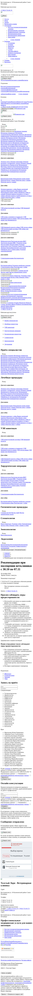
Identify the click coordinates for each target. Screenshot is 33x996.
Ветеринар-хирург (7, 365)
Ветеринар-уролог (21, 364)
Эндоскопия (8, 344)
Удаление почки (21, 479)
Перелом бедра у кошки (8, 407)
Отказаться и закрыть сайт (15, 994)
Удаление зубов (17, 524)
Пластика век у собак (20, 503)
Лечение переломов (16, 389)
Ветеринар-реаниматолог (24, 362)
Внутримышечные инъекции (16, 398)
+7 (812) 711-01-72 (11, 591)
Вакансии (11, 46)
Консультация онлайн (8, 367)
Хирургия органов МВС (8, 479)
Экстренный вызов (20, 549)
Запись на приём (6, 973)
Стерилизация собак (7, 503)
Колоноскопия (23, 544)
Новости (10, 48)
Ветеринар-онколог (7, 360)
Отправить (4, 806)
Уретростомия (14, 480)
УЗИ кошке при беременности (16, 450)
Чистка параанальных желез (12, 513)
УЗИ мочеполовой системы (9, 460)
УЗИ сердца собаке (26, 459)
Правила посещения (14, 53)
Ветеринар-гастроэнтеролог (10, 357)
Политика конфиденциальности (11, 960)
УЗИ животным (9, 327)
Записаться (4, 777)
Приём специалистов (11, 320)
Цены (6, 20)
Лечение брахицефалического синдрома (13, 484)
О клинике (11, 43)
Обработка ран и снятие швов (10, 485)
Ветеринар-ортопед (19, 360)
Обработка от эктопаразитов (10, 397)
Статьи (10, 49)
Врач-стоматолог (6, 524)
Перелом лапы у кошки (23, 407)
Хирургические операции (12, 331)
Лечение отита (5, 389)
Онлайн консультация (7, 549)
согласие (7, 768)
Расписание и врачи (10, 24)
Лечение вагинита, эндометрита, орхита (14, 389)
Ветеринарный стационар (16, 30)
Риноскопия (5, 546)
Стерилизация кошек (7, 494)
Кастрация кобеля (6, 501)
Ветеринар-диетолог (25, 357)
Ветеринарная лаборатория (16, 35)
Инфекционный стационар (16, 32)
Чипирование (23, 392)
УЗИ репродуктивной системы (10, 439)
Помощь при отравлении (14, 395)
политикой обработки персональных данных (15, 775)
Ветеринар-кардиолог (24, 359)
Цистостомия (5, 480)
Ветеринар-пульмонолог (8, 362)
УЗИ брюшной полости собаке (10, 459)
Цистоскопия (14, 544)
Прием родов (14, 392)
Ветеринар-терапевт (7, 355)
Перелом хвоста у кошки (8, 409)
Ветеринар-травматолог (8, 364)
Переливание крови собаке (9, 419)
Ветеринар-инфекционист (9, 359)
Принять (3, 994)
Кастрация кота (19, 494)
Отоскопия (12, 546)
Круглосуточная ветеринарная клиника (16, 929)
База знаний (12, 54)
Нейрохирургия (6, 477)
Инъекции (25, 395)
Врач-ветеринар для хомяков (14, 368)
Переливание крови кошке (21, 406)
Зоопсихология (9, 341)
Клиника (7, 41)
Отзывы (10, 44)
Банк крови (11, 37)
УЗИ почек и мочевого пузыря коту (12, 448)
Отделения (7, 25)
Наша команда (12, 56)
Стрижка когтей (6, 512)
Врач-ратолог (19, 367)
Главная (6, 553)
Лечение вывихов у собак (9, 416)
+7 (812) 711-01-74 (6, 10)
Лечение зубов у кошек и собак (19, 525)
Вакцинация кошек (7, 406)
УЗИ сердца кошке (23, 450)
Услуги (6, 19)
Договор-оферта (13, 51)
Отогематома (26, 482)
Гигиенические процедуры (12, 334)
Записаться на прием (7, 76)
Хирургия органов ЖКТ (18, 477)
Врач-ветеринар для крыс (14, 370)
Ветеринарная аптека (14, 34)
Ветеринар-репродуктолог (15, 373)
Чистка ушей (15, 512)
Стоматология (8, 337)
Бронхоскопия (5, 544)
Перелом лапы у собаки (12, 424)
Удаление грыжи (17, 482)
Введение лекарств (7, 393)
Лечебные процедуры (11, 324)
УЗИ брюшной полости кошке (13, 449)
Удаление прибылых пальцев (21, 501)
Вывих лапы (22, 418)
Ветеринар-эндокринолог (21, 365)
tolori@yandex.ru (9, 910)
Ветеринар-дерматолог (21, 355)
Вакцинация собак (13, 418)
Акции (6, 22)
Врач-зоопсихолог (6, 535)
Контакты (7, 62)
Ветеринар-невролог (15, 372)
